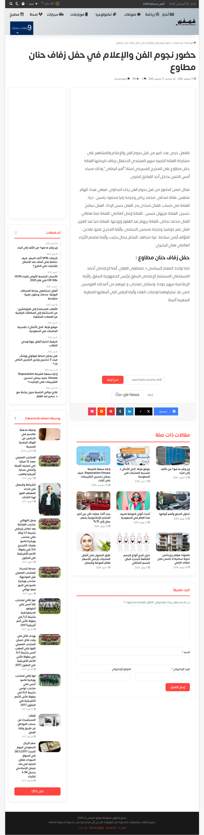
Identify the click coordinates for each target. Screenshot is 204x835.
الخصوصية (111, 828)
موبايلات (77, 15)
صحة (34, 15)
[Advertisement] (133, 115)
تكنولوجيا (104, 15)
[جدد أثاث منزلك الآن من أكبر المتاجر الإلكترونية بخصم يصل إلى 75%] (93, 500)
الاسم (186, 652)
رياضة (150, 15)
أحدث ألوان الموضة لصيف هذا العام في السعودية (135, 516)
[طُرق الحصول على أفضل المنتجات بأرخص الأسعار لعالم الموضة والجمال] (93, 541)
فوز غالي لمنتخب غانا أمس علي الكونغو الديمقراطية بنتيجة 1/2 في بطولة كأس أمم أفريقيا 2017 (25, 612)
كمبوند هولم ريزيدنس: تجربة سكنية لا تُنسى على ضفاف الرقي (173, 559)
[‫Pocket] (92, 411)
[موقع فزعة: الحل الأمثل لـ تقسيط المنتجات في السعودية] (133, 455)
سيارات (53, 15)
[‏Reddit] (101, 411)
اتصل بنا (122, 828)
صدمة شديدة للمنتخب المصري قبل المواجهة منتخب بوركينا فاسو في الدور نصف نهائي (25, 579)
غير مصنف (178, 43)
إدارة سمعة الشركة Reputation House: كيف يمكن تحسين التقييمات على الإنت (93, 475)
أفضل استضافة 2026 (153, 4)
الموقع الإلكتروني (121, 669)
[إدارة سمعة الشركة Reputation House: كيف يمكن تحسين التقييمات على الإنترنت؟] (93, 455)
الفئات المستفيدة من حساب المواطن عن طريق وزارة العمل (26, 724)
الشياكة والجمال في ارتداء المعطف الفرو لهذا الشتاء (26, 491)
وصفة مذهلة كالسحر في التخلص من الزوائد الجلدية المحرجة (27, 438)
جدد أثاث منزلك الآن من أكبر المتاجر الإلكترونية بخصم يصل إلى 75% (93, 518)
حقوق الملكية (96, 828)
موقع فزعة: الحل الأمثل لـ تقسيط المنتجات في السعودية (135, 473)
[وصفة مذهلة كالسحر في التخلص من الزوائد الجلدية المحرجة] (50, 434)
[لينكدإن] (129, 411)
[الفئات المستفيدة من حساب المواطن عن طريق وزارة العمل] (50, 720)
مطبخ (15, 15)
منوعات (130, 15)
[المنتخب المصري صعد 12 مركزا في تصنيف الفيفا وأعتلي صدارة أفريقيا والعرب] (50, 461)
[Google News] (127, 394)
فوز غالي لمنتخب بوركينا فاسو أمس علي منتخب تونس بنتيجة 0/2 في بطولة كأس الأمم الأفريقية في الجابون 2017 (25, 690)
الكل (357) (37, 791)
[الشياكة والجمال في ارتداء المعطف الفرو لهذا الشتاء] (50, 499)
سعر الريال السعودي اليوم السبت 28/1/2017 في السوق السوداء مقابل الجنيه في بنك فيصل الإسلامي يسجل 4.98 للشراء (25, 760)
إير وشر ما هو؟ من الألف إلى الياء (175, 471)
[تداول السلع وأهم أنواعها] (173, 500)
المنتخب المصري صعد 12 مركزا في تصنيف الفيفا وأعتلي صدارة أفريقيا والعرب (25, 465)
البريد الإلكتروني (180, 669)
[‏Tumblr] (120, 411)
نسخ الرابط (113, 379)
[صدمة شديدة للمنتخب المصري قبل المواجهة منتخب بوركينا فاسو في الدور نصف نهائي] (50, 572)
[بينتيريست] (111, 411)
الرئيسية (189, 43)
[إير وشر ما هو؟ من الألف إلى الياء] (173, 455)
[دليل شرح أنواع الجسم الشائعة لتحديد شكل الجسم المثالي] (133, 541)
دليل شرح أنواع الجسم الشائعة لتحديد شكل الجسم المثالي (136, 559)
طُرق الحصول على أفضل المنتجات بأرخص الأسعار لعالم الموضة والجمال (95, 559)
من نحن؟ (82, 828)
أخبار (166, 15)
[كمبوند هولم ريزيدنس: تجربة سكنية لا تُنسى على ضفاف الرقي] (173, 541)
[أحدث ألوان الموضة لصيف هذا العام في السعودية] (133, 500)
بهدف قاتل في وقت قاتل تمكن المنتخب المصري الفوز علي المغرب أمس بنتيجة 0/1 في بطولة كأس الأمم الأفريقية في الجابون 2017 (25, 650)
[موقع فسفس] (185, 22)
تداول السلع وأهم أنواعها (174, 514)
